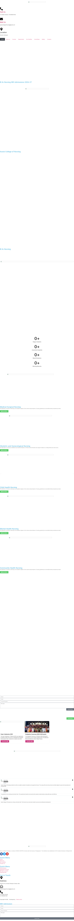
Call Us (2, 12)
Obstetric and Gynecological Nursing (15, 446)
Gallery (43, 39)
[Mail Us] (1, 19)
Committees (37, 39)
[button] (0, 474)
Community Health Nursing (11, 568)
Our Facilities (29, 39)
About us (8, 39)
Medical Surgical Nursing (10, 407)
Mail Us (3, 22)
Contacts (49, 39)
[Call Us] (1, 8)
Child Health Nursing (8, 487)
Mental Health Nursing (9, 529)
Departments (21, 39)
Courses (14, 39)
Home (2, 39)
